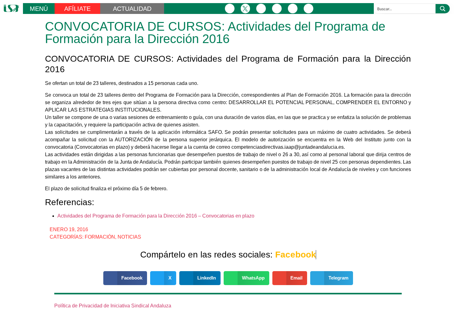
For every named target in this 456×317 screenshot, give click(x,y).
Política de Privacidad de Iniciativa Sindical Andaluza (112, 305)
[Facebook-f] (230, 8)
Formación (100, 237)
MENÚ (39, 8)
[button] (125, 278)
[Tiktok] (308, 8)
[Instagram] (261, 8)
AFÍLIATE (77, 8)
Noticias (129, 237)
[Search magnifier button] (443, 8)
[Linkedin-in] (277, 8)
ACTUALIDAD (132, 8)
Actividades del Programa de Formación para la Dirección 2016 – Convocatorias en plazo (155, 215)
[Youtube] (292, 8)
